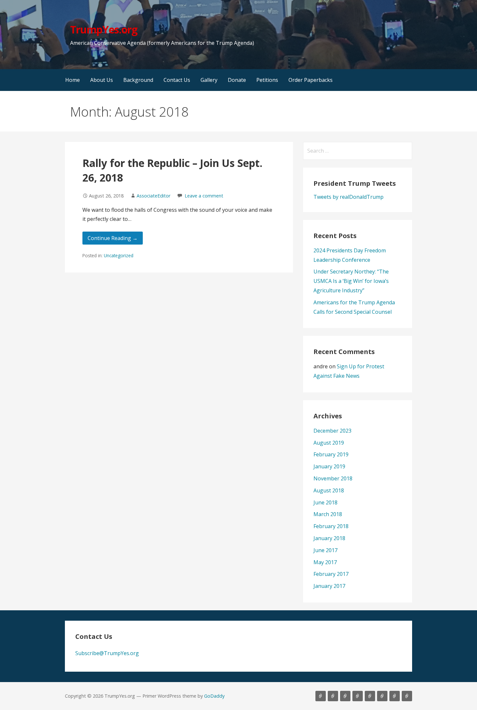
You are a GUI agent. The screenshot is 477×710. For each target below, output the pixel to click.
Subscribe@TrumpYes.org (107, 653)
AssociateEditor (153, 196)
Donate (237, 79)
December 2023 (332, 430)
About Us (101, 79)
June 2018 (325, 502)
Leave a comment (204, 196)
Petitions (267, 79)
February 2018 (331, 526)
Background (138, 79)
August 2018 (328, 490)
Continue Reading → (113, 238)
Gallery (209, 79)
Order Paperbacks (310, 79)
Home (72, 79)
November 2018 (332, 478)
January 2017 (329, 586)
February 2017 (331, 573)
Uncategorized (118, 255)
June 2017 (325, 550)
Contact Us (177, 79)
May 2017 (325, 562)
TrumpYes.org (103, 29)
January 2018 (329, 538)
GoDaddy (214, 696)
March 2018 (327, 514)
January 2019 (329, 466)
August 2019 (328, 442)
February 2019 (331, 454)
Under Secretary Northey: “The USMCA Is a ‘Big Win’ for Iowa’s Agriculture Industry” (351, 281)
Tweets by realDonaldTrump (348, 196)
